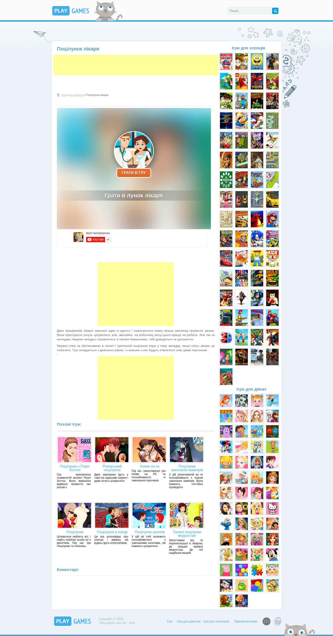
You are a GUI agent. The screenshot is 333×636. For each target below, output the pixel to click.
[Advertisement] (135, 65)
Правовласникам (245, 621)
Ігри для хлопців (248, 48)
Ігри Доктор (76, 95)
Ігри (63, 95)
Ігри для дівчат (251, 389)
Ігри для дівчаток (189, 621)
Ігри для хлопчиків (216, 621)
